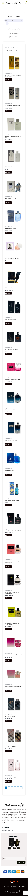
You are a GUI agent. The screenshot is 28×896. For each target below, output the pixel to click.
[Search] (21, 20)
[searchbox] (14, 33)
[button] (3, 3)
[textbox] (13, 30)
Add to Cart (8, 79)
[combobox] (14, 29)
